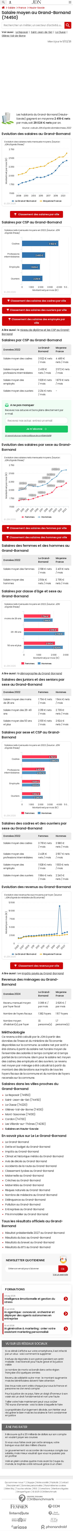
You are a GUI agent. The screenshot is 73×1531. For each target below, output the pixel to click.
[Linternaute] (19, 1513)
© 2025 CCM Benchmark (44, 1492)
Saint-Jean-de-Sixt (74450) (23, 1099)
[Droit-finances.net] (53, 1513)
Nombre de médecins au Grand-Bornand (31, 1194)
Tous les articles (23, 1489)
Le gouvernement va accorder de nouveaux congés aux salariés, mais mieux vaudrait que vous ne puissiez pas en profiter (36, 1453)
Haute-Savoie (37, 7)
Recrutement (13, 1486)
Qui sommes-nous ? (15, 1482)
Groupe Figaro (24, 1492)
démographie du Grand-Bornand (41, 673)
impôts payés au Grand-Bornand (43, 973)
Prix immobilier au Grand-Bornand (26, 1214)
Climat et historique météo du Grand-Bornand (34, 1156)
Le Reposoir (22, 32)
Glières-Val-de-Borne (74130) (24, 1109)
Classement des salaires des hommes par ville (38, 537)
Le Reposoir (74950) (18, 1095)
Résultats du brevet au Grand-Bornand (29, 1242)
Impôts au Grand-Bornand (22, 1151)
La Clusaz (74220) (16, 1104)
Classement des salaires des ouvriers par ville (38, 310)
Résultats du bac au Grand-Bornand (28, 1237)
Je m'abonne (34, 429)
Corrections (44, 1489)
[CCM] (53, 1506)
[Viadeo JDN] (53, 1520)
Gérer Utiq (9, 1489)
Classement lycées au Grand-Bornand (29, 1170)
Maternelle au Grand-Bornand (24, 1175)
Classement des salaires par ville (38, 214)
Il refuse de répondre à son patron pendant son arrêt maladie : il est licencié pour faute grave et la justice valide (34, 1362)
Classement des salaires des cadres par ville (38, 301)
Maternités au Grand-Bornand (24, 1185)
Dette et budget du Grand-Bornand (27, 1146)
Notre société (42, 1482)
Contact (64, 1482)
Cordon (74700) (15, 1119)
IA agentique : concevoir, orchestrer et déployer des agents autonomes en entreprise (29, 1314)
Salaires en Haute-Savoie (21, 1128)
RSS (35, 1489)
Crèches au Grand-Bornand (22, 1180)
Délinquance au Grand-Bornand (25, 1199)
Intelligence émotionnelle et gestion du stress (29, 1299)
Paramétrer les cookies (55, 1486)
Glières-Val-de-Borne (13, 36)
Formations (15, 1289)
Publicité (54, 1482)
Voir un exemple (60, 1275)
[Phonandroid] (53, 1527)
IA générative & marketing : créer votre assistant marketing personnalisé (29, 1329)
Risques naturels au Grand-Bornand (27, 1190)
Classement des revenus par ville (38, 966)
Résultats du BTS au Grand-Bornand (27, 1247)
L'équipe (30, 1482)
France (22, 7)
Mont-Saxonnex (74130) (20, 1114)
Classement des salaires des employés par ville (38, 321)
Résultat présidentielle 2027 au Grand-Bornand (34, 1232)
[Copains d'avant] (19, 1520)
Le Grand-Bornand (17, 1142)
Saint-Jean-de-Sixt (41, 32)
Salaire (11, 7)
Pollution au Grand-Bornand (22, 1204)
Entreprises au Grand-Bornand (24, 1209)
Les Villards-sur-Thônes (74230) (25, 1123)
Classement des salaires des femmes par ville (38, 528)
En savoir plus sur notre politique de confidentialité (28, 436)
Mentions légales (60, 1489)
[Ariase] (19, 1527)
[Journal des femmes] (19, 1506)
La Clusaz (60, 32)
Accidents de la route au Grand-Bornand (31, 1166)
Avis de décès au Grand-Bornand (26, 1161)
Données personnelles (32, 1486)
